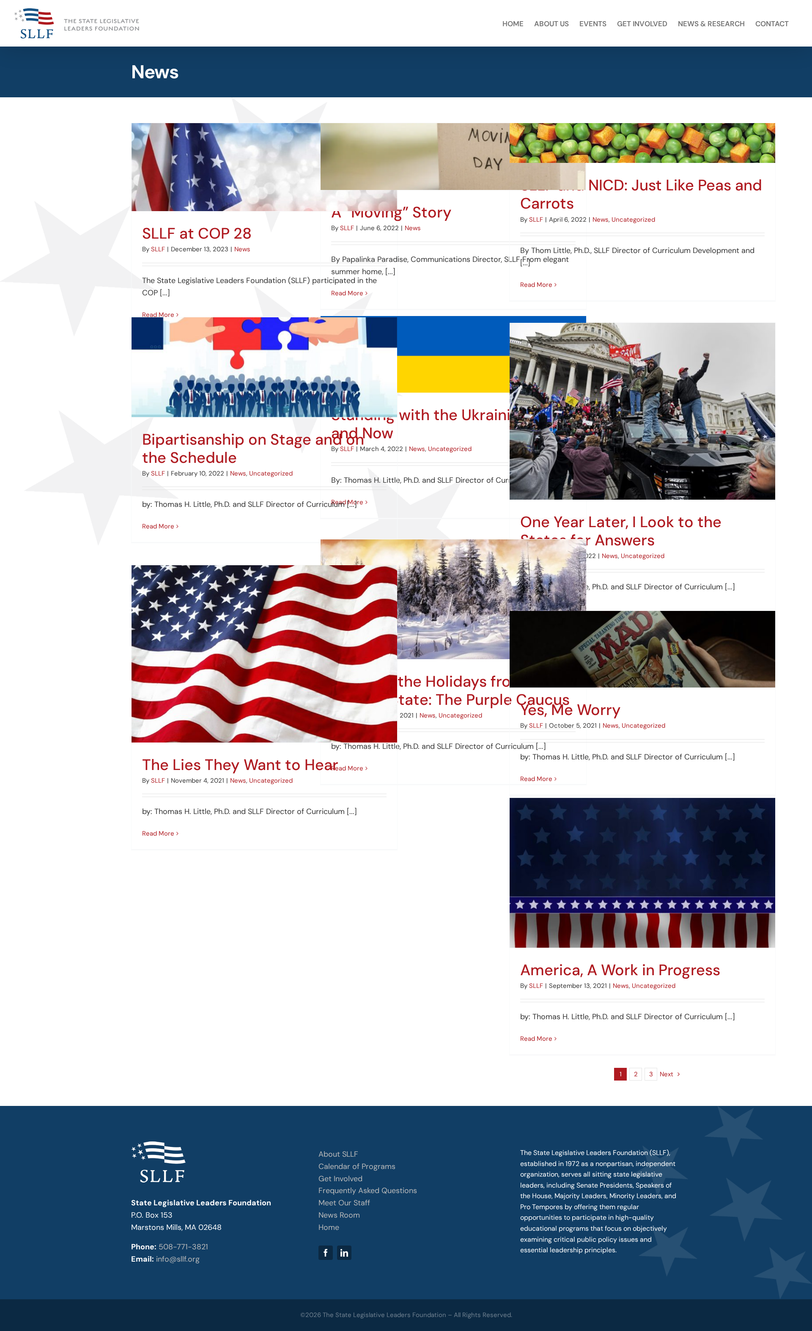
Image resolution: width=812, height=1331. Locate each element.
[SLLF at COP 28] (264, 167)
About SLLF (338, 1154)
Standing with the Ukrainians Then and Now (453, 424)
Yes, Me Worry (570, 710)
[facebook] (325, 1253)
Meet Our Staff (344, 1203)
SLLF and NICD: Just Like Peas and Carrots (641, 194)
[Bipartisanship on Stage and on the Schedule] (264, 367)
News (242, 249)
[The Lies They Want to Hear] (264, 653)
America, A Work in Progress (620, 970)
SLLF (158, 249)
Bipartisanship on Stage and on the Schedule (253, 448)
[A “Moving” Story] (453, 156)
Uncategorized (633, 219)
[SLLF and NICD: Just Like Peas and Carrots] (642, 143)
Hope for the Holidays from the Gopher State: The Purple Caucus (450, 690)
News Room (339, 1215)
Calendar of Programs (356, 1166)
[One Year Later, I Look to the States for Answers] (642, 411)
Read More (347, 293)
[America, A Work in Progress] (642, 873)
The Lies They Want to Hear (240, 765)
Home (328, 1227)
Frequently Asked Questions (367, 1190)
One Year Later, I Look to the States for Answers (620, 531)
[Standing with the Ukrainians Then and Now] (453, 354)
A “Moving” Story (391, 212)
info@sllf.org (178, 1259)
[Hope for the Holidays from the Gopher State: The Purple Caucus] (453, 599)
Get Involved (340, 1179)
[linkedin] (344, 1253)
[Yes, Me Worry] (642, 649)
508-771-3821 (183, 1247)
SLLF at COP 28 (197, 233)
